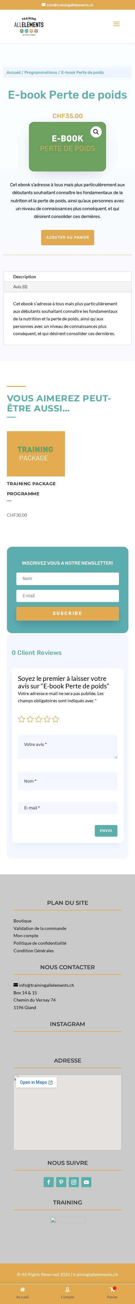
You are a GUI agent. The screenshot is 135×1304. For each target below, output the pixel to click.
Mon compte (26, 935)
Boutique (22, 920)
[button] (96, 132)
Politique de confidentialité (40, 943)
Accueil (13, 72)
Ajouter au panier (67, 237)
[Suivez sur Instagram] (74, 1182)
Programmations (40, 72)
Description (24, 276)
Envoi (106, 831)
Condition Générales (34, 950)
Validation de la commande (40, 928)
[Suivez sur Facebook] (49, 1182)
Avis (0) (20, 286)
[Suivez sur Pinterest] (61, 1182)
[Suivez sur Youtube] (86, 1182)
